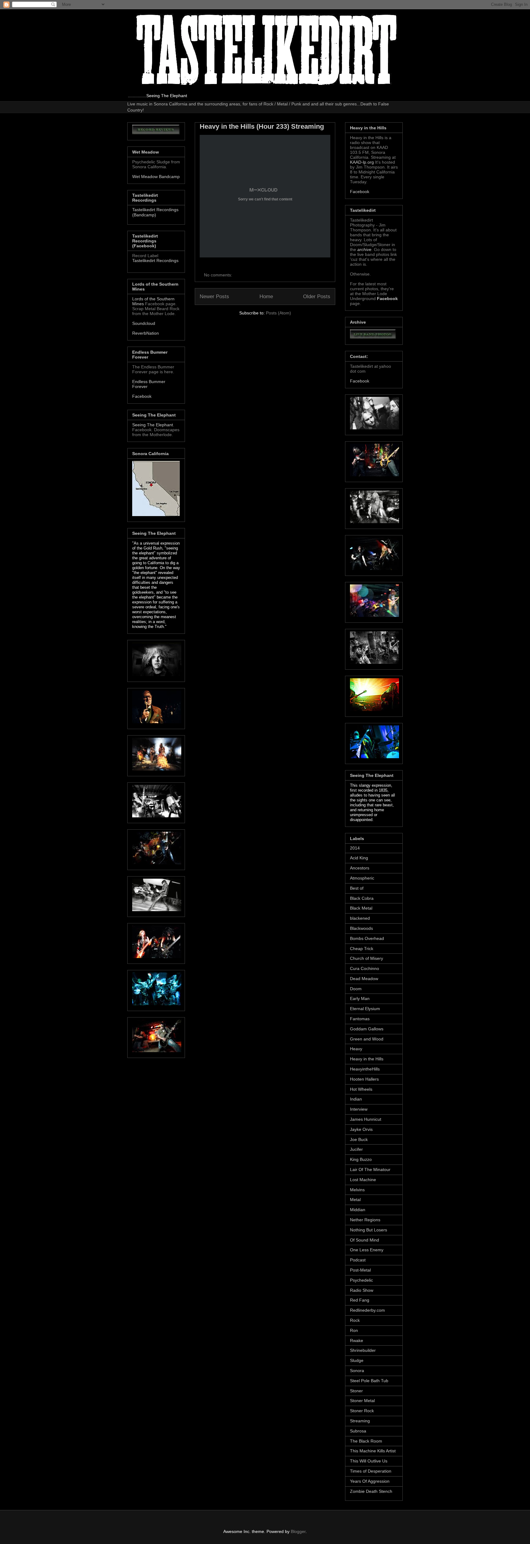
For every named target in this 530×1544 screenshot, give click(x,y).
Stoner (356, 1390)
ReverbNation (145, 333)
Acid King (359, 857)
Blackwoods (361, 928)
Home (266, 296)
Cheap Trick (361, 948)
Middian (357, 1209)
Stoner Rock (362, 1410)
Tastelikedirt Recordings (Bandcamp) (155, 212)
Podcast (358, 1259)
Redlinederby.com (367, 1310)
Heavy (356, 1048)
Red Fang (359, 1300)
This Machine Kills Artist (373, 1450)
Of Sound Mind (364, 1240)
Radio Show (361, 1290)
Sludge (356, 1360)
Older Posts (316, 296)
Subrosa (358, 1430)
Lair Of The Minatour (370, 1169)
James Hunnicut (365, 1119)
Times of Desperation (370, 1471)
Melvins (357, 1189)
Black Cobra (362, 898)
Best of (356, 888)
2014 (355, 848)
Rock (355, 1320)
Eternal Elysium (365, 1008)
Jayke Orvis (361, 1129)
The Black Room (366, 1441)
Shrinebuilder (363, 1350)
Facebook (142, 396)
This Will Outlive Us (368, 1460)
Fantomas (360, 1018)
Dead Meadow (364, 978)
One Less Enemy (366, 1249)
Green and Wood (366, 1038)
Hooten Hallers (364, 1079)
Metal (355, 1199)
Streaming (360, 1420)
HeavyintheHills (365, 1069)
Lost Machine (363, 1179)
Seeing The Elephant (152, 424)
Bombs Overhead (367, 938)
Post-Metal (360, 1270)
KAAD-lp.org (362, 162)
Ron (354, 1330)
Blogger (298, 1531)
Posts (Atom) (278, 312)
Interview (358, 1109)
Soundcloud (143, 323)
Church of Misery (366, 958)
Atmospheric (362, 878)
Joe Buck (359, 1139)
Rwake (356, 1340)
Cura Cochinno (364, 968)
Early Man (360, 998)
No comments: (218, 274)
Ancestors (359, 867)
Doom (356, 988)
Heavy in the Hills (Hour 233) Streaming (262, 126)
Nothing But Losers (368, 1229)
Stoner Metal (362, 1400)
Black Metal (361, 908)
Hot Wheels (361, 1089)
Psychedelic (361, 1280)
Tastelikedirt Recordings (155, 260)
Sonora (357, 1370)
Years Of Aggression (370, 1481)
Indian (356, 1099)
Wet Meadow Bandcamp (156, 176)
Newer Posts (214, 296)
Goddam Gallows (366, 1028)
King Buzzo (361, 1159)
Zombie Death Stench (371, 1491)
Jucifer (356, 1149)
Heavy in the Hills (366, 1058)
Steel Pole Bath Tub (369, 1380)
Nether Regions (365, 1219)
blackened (360, 918)
